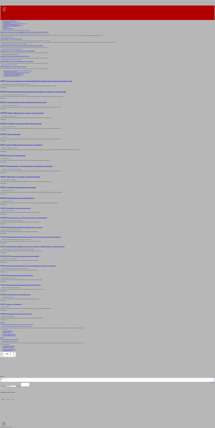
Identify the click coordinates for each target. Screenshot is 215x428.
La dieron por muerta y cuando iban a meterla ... (9, 349)
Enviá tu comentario (3, 87)
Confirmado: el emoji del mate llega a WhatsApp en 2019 (24, 123)
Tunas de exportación (13, 134)
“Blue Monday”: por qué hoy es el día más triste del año (23, 177)
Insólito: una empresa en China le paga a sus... (9, 346)
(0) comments (6, 329)
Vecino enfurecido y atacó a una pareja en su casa (11, 38)
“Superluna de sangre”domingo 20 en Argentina (21, 187)
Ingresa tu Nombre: (3, 386)
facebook (4, 422)
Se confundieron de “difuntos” (7, 350)
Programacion (4, 7)
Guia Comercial (5, 9)
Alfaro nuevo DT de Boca (6, 332)
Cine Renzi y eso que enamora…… (14, 304)
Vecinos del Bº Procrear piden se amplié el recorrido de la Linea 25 (14, 56)
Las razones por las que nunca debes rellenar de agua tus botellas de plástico (13, 25)
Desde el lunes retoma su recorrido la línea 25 (20, 198)
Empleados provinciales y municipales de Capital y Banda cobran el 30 (23, 285)
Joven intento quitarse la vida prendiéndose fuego (19, 294)
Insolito (2, 337)
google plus (4, 423)
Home (3, 5)
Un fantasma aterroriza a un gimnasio (8, 347)
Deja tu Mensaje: (18, 386)
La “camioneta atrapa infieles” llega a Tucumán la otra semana (9, 339)
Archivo (212, 382)
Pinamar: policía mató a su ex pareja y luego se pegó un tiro (13, 66)
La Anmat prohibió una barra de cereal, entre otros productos (23, 145)
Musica (4, 8)
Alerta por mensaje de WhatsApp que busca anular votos (10, 24)
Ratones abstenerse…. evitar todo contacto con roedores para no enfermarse (30, 166)
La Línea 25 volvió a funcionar (16, 155)
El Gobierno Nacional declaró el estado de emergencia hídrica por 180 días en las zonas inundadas (21, 45)
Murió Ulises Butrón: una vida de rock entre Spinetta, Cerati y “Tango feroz (17, 61)
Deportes (2, 322)
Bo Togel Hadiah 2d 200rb (30, 42)
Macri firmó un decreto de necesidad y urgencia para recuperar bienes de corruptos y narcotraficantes (31, 265)
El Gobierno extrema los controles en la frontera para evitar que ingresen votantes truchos (15, 23)
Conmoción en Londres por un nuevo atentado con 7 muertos (11, 26)
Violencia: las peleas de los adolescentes (8, 28)
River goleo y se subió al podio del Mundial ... (9, 334)
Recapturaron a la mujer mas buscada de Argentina (19, 313)
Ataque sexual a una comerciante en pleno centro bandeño (25, 256)
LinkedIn (4, 424)
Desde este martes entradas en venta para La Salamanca (19, 275)
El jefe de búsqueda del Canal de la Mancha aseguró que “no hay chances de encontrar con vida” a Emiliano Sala (33, 237)
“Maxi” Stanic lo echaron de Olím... (8, 331)
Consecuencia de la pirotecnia (7, 27)
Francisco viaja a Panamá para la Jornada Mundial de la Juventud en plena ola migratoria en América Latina (24, 32)
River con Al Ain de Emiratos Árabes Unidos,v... (9, 335)
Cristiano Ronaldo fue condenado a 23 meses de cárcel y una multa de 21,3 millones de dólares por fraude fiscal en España (35, 246)
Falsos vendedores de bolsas (7, 22)
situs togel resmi (23, 35)
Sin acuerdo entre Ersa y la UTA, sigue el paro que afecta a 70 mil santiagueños (17, 51)
